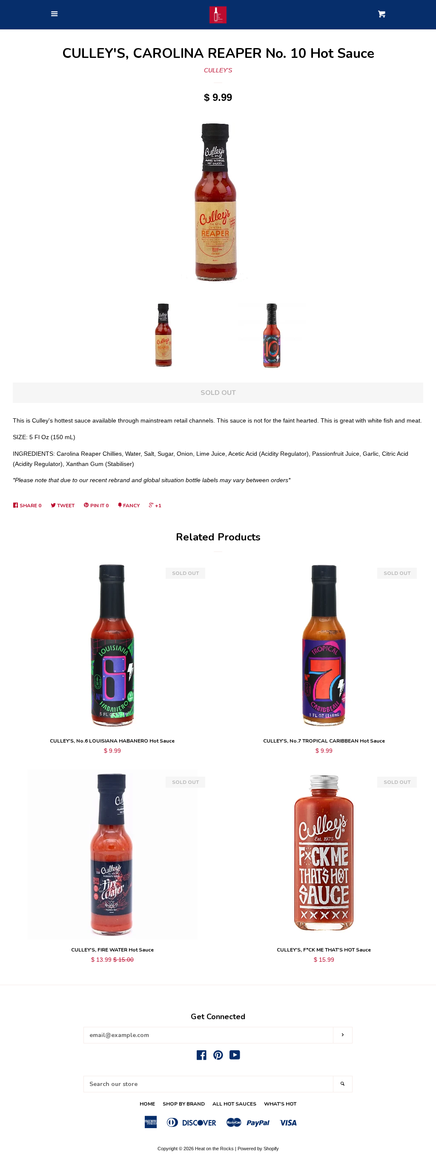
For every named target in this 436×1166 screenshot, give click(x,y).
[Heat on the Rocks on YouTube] (234, 1057)
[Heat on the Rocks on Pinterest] (218, 1057)
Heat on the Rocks (214, 1148)
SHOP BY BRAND (184, 1103)
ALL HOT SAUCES (234, 1103)
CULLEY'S (218, 70)
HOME (147, 1103)
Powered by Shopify (258, 1148)
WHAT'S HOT (280, 1103)
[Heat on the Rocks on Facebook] (201, 1057)
